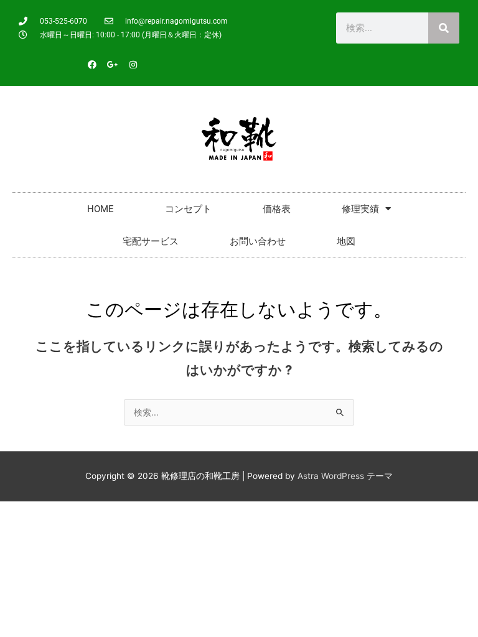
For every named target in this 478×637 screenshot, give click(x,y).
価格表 (277, 209)
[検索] (443, 28)
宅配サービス (151, 241)
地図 (346, 241)
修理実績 (360, 209)
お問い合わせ (258, 241)
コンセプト (188, 209)
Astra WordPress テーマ (345, 476)
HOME (100, 209)
